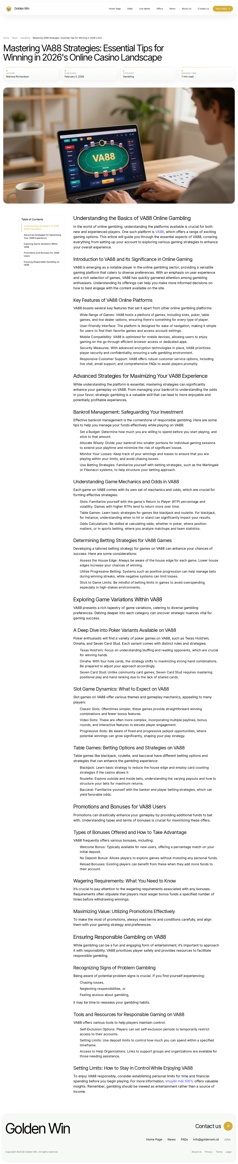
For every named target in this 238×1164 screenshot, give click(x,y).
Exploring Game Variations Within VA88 (41, 245)
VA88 (159, 232)
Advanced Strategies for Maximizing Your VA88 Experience (42, 236)
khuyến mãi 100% (179, 1081)
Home (6, 38)
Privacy (209, 1151)
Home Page (154, 1139)
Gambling (25, 38)
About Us (196, 1151)
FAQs (184, 1139)
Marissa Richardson (17, 76)
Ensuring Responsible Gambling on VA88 (41, 263)
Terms (219, 1151)
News (15, 38)
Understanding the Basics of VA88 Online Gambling (41, 227)
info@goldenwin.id (206, 1139)
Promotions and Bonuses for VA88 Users (41, 254)
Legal (228, 1151)
